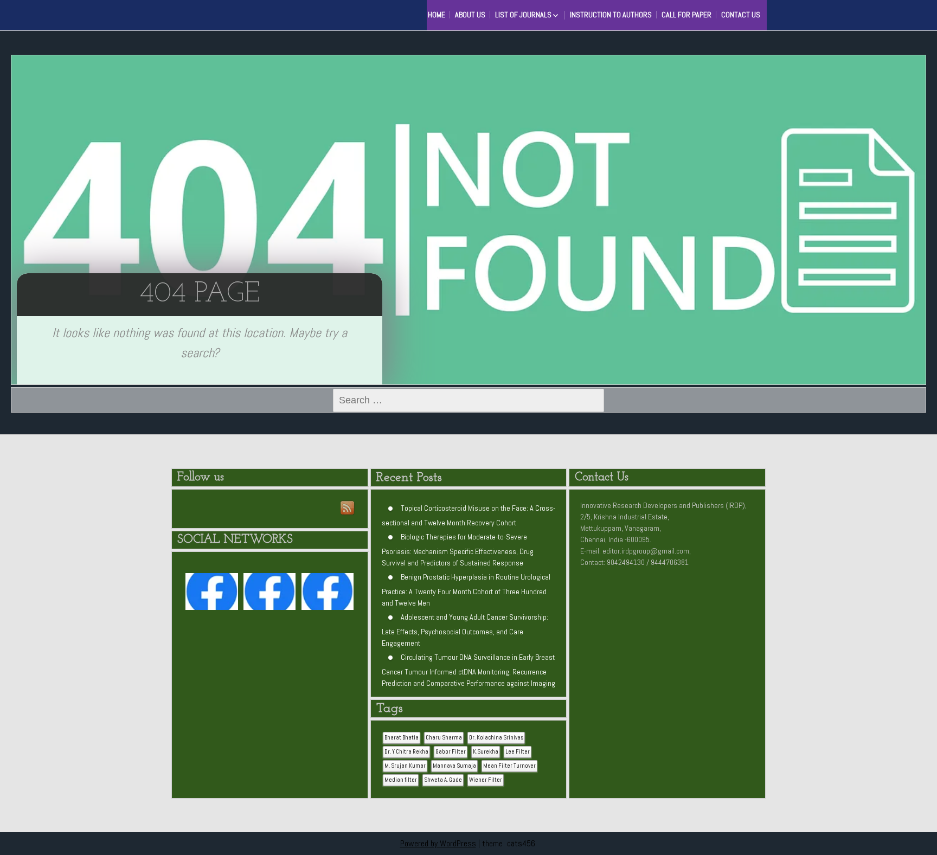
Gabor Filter (450, 751)
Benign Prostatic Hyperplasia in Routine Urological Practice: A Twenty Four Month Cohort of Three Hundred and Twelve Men (466, 590)
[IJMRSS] (269, 594)
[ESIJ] (211, 594)
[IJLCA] (327, 594)
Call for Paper (686, 15)
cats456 (521, 843)
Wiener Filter (485, 779)
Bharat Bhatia (401, 737)
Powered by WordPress (438, 843)
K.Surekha (485, 751)
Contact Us (740, 15)
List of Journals (523, 15)
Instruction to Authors (611, 15)
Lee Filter (517, 751)
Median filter (400, 779)
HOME (436, 15)
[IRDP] (202, 13)
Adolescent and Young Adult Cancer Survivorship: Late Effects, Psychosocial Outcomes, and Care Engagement (465, 630)
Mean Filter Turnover (509, 765)
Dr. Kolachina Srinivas (496, 737)
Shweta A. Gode (443, 779)
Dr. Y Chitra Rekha (406, 751)
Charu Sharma (444, 737)
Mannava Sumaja (454, 765)
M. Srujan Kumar (405, 765)
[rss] (348, 508)
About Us (470, 15)
